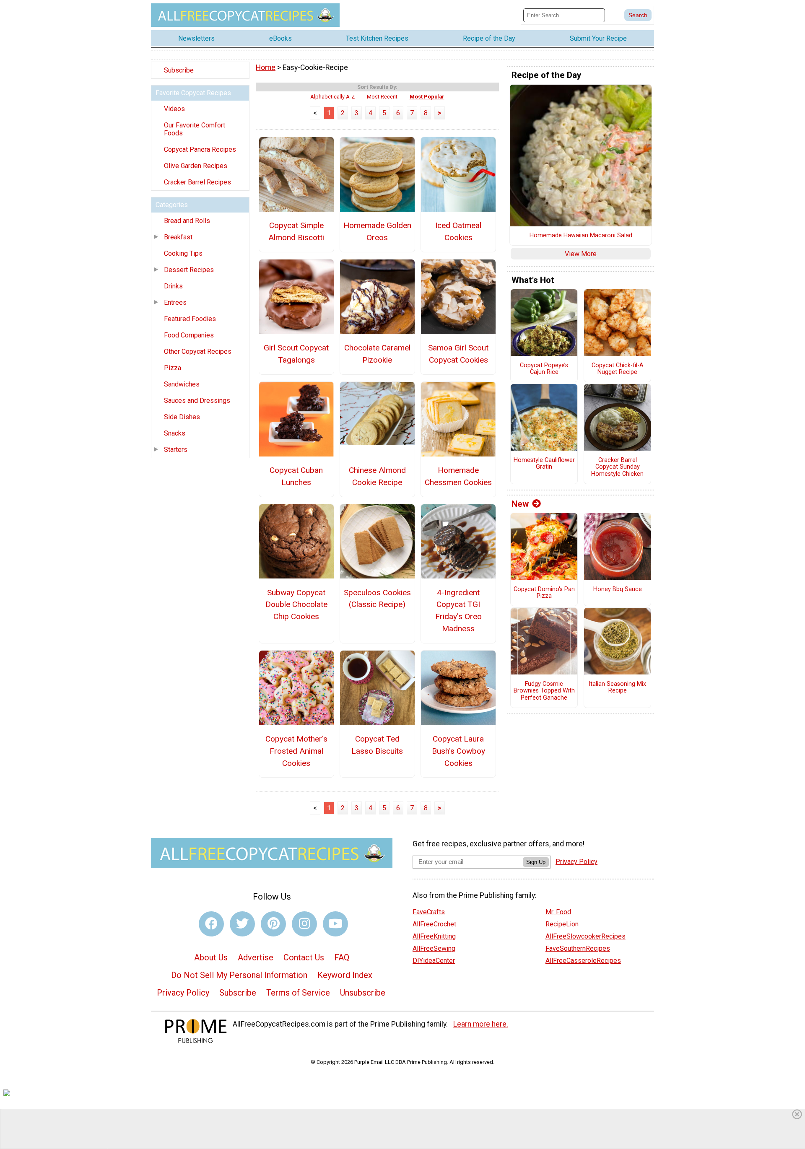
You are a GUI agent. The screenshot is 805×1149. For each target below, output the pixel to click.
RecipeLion (562, 924)
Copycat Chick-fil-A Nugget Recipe (618, 369)
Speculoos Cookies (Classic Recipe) (377, 599)
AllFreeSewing (434, 948)
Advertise (255, 957)
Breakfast (178, 237)
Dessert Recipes (189, 270)
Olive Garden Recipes (195, 166)
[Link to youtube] (335, 923)
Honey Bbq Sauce (617, 589)
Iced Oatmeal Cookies (458, 231)
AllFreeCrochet (434, 924)
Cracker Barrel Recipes (197, 182)
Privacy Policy (183, 993)
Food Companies (189, 335)
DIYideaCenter (434, 961)
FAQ (341, 957)
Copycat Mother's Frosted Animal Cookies (296, 751)
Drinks (173, 286)
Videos (174, 109)
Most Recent (382, 96)
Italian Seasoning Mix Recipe (617, 688)
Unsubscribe (362, 993)
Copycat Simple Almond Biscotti (296, 231)
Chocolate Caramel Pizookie (377, 354)
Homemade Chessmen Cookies (458, 476)
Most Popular (427, 96)
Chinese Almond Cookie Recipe (377, 476)
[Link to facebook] (211, 923)
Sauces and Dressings (197, 401)
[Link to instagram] (304, 923)
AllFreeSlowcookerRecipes (585, 936)
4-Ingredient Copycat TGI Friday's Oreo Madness (458, 610)
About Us (211, 957)
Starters (175, 450)
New (520, 504)
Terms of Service (298, 993)
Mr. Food (558, 912)
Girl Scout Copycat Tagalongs (296, 354)
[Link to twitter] (242, 923)
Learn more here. (480, 1024)
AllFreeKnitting (434, 936)
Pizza (172, 368)
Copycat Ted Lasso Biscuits (377, 745)
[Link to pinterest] (273, 923)
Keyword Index (344, 975)
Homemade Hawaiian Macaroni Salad (581, 235)
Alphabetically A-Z (332, 96)
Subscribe (179, 70)
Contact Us (303, 957)
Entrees (175, 302)
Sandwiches (182, 384)
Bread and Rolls (187, 221)
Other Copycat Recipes (197, 351)
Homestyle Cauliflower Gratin (544, 464)
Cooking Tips (183, 253)
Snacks (174, 433)
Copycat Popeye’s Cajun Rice (544, 369)
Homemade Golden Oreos (377, 231)
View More (581, 254)
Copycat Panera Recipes (200, 149)
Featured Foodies (190, 319)
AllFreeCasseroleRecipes (583, 961)
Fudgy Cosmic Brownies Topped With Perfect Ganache (544, 691)
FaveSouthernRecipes (577, 948)
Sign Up (535, 862)
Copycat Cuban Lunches (296, 476)
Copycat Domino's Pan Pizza (544, 593)
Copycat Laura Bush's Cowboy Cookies (458, 751)
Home (265, 67)
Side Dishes (182, 417)
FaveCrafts (429, 912)
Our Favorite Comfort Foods (194, 129)
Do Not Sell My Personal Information (239, 975)
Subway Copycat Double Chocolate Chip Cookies (296, 605)
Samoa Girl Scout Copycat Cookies (458, 354)
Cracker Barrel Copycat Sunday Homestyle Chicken (617, 467)
